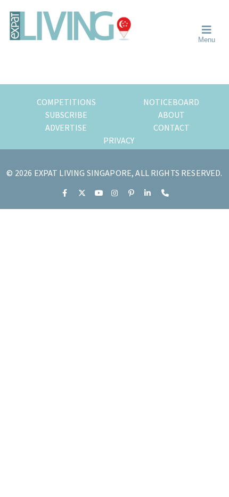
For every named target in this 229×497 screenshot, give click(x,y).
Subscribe (66, 114)
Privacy (118, 140)
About (171, 114)
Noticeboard (171, 102)
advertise (66, 127)
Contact (171, 127)
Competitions (66, 102)
